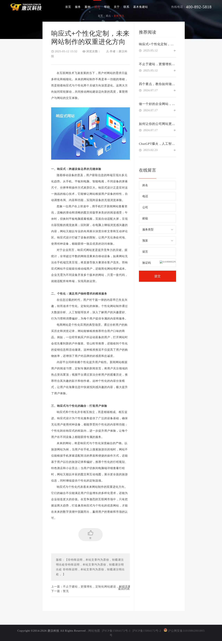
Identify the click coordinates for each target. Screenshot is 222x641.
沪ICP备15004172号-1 (116, 630)
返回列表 (124, 588)
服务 (78, 6)
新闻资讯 (119, 16)
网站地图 (94, 630)
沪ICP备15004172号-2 (146, 630)
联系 (126, 6)
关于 (117, 6)
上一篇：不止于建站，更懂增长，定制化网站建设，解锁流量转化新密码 (90, 586)
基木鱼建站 (140, 6)
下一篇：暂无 (60, 591)
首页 (68, 6)
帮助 (107, 6)
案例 (88, 6)
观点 (97, 6)
